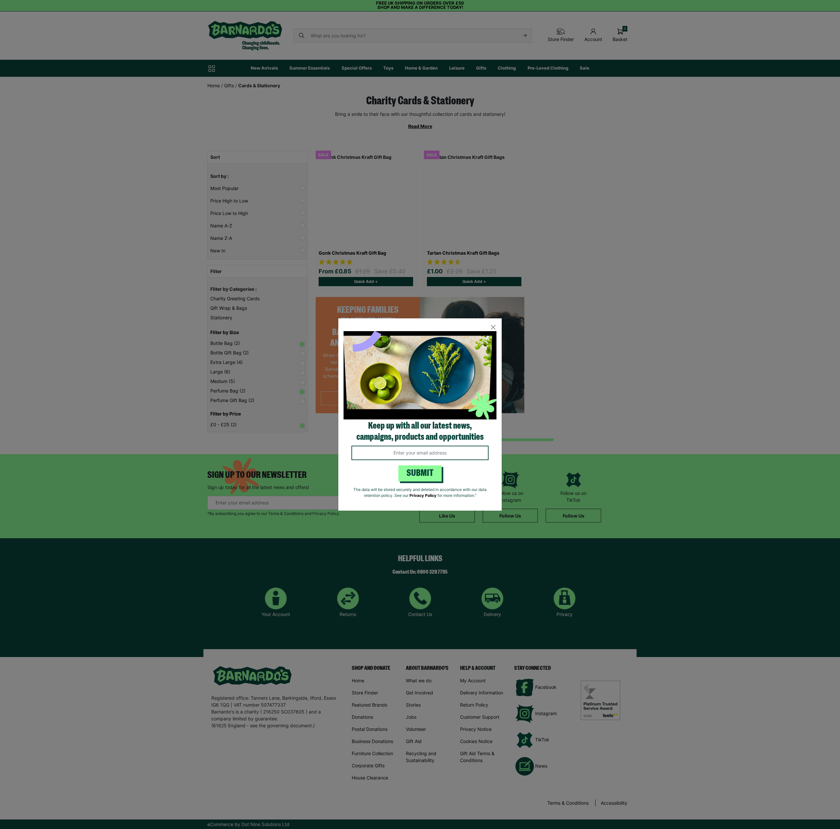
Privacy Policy (423, 495)
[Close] (493, 327)
